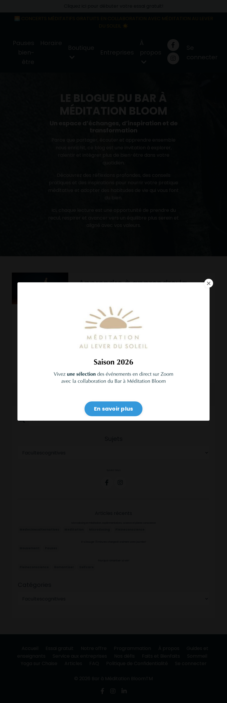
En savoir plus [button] (113, 408)
